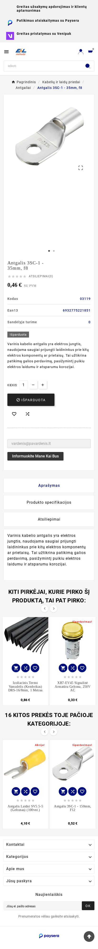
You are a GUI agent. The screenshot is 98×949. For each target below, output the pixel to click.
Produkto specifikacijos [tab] (49, 502)
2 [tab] (53, 251)
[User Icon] (80, 51)
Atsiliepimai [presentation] (49, 519)
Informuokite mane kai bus (35, 456)
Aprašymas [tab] (49, 485)
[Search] (87, 66)
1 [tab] (49, 251)
